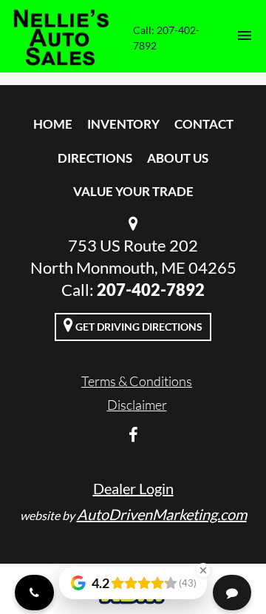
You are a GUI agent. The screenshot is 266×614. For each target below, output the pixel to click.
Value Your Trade (133, 191)
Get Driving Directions (137, 326)
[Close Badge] (203, 570)
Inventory (123, 124)
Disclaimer (137, 405)
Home (52, 124)
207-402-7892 (151, 290)
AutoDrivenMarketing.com (162, 514)
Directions (95, 158)
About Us (177, 158)
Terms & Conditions (136, 381)
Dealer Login (133, 488)
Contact (203, 124)
